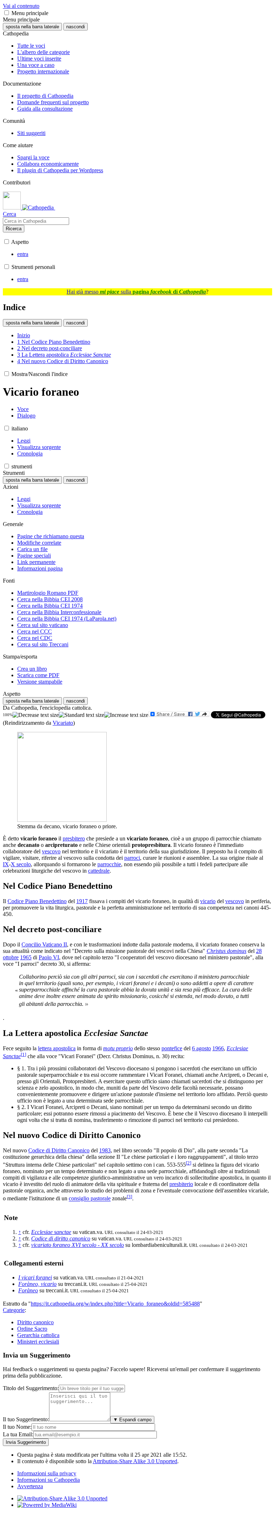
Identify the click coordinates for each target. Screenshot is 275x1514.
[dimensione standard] (81, 715)
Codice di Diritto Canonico (59, 1150)
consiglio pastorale (90, 1199)
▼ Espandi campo (132, 1419)
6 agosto (201, 1048)
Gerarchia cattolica (38, 1335)
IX (6, 864)
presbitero (74, 838)
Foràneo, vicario (37, 1284)
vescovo (51, 851)
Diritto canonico (35, 1322)
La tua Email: (18, 1434)
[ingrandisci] (126, 715)
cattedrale (99, 871)
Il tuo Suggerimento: (26, 1419)
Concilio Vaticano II (44, 944)
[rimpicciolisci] (36, 715)
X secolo (21, 864)
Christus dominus (226, 951)
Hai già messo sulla (136, 292)
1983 (105, 1150)
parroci (132, 858)
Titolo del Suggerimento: (31, 1388)
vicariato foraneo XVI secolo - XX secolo (77, 1245)
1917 (82, 901)
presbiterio (181, 1184)
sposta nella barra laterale (32, 26)
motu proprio (118, 1048)
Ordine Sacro (32, 1329)
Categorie (14, 1310)
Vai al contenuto (21, 6)
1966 (218, 1048)
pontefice (171, 1048)
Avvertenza (30, 1486)
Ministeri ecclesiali (38, 1342)
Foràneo (28, 1290)
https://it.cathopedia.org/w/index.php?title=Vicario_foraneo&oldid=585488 (115, 1304)
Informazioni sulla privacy (46, 1473)
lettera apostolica (57, 1048)
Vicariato (63, 723)
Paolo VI (49, 957)
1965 (26, 957)
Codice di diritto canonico (60, 1238)
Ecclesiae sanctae (51, 1232)
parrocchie (109, 864)
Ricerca (13, 228)
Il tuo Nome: (17, 1427)
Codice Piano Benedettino (37, 901)
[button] (6, 12)
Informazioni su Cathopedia (48, 1480)
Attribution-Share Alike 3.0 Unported (135, 1461)
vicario (208, 901)
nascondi (75, 26)
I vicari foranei (35, 1277)
